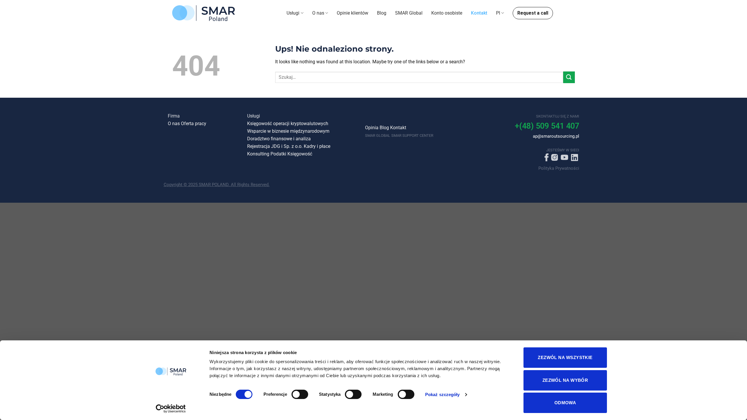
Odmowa (565, 402)
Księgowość (299, 154)
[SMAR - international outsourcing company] (203, 13)
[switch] (300, 394)
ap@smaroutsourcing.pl (556, 136)
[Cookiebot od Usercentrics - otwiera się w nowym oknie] (170, 408)
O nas (318, 13)
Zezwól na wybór (565, 380)
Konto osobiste (446, 13)
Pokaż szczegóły (442, 394)
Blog (381, 13)
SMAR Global (409, 13)
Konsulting (258, 154)
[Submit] (569, 77)
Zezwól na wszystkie (565, 357)
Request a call (532, 13)
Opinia (371, 127)
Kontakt (479, 13)
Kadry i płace (317, 146)
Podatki (278, 154)
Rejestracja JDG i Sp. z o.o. (275, 146)
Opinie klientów (352, 13)
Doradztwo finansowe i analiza (279, 138)
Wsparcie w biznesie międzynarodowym (288, 131)
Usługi (293, 13)
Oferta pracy (193, 123)
